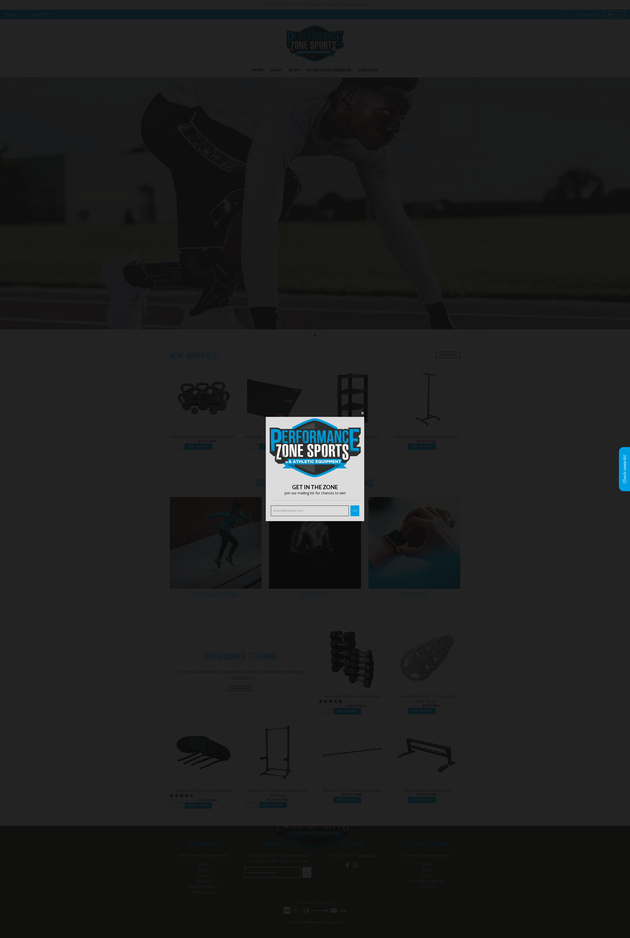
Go (355, 510)
